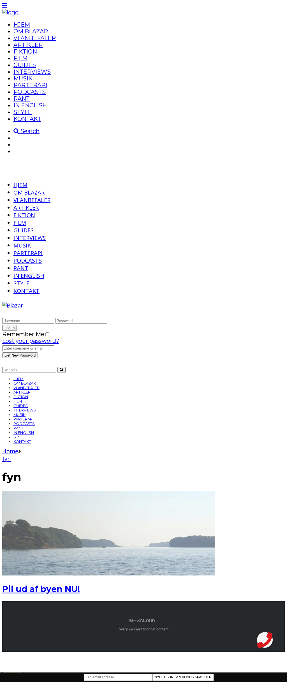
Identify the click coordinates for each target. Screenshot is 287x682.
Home (10, 451)
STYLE (22, 112)
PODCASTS (29, 92)
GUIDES (24, 65)
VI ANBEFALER (34, 38)
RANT (21, 98)
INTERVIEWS (32, 71)
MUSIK (23, 78)
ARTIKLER (28, 44)
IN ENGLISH (30, 105)
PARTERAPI (30, 85)
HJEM (21, 24)
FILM (20, 58)
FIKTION (25, 51)
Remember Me (23, 334)
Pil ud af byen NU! (41, 589)
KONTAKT (27, 118)
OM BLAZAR (30, 31)
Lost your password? (30, 340)
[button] (265, 640)
